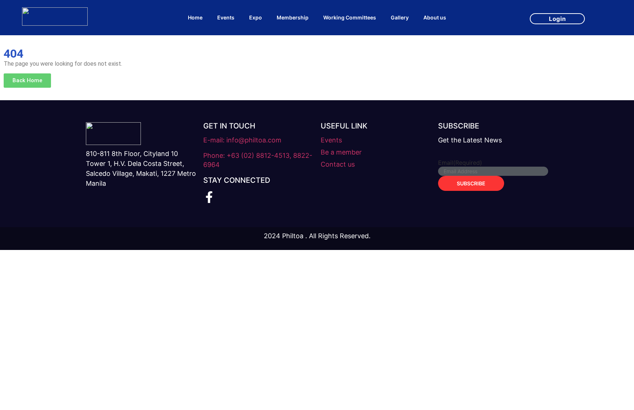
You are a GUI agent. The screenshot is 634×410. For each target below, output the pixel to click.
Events (225, 17)
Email (460, 163)
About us (434, 17)
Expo (255, 17)
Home (195, 17)
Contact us (338, 164)
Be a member (341, 152)
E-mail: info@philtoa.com (242, 140)
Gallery (400, 17)
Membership (293, 17)
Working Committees (349, 17)
